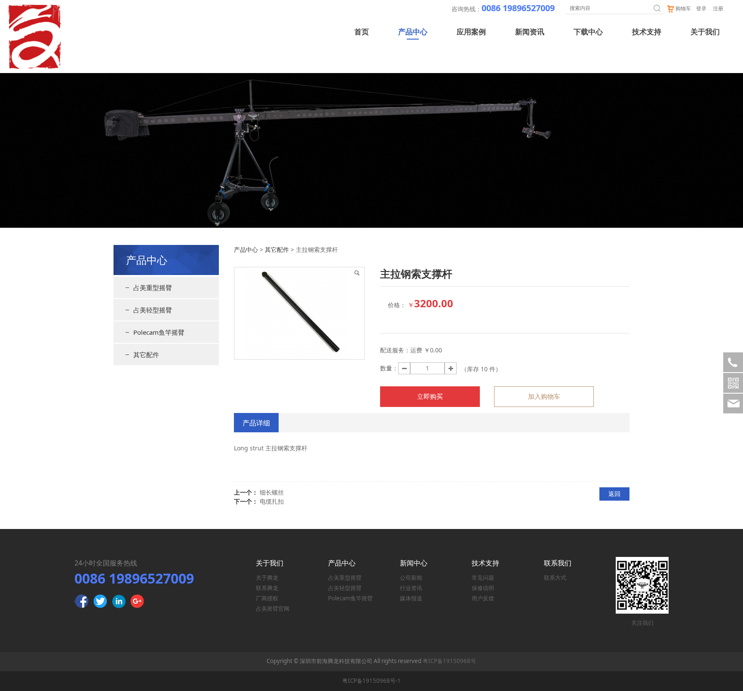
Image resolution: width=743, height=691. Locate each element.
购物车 (683, 8)
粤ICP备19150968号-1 (371, 681)
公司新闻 (411, 577)
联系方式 (555, 577)
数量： (389, 368)
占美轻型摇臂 (152, 310)
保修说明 (483, 588)
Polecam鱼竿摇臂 (158, 332)
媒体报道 (411, 598)
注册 (718, 8)
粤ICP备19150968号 (449, 661)
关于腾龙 (267, 577)
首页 (361, 32)
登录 (701, 8)
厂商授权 (267, 598)
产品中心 (412, 32)
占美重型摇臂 (152, 287)
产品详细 (256, 423)
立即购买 (430, 396)
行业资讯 (411, 588)
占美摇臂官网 (272, 608)
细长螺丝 (272, 492)
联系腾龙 (267, 588)
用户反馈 (483, 598)
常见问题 (483, 577)
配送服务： (395, 350)
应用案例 (471, 32)
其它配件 (146, 354)
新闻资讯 (529, 32)
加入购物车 (544, 396)
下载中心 (588, 32)
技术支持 (646, 32)
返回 (614, 493)
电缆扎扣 (272, 501)
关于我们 (705, 32)
